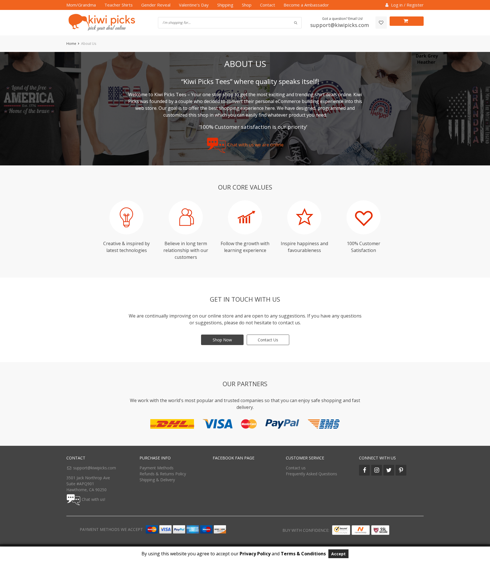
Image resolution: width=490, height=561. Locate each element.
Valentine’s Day (194, 5)
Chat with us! (93, 499)
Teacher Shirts (118, 5)
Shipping (225, 5)
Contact (267, 5)
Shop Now (222, 340)
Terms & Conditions (303, 554)
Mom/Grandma (81, 5)
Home (71, 43)
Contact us (296, 467)
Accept (338, 553)
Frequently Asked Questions (311, 473)
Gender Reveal (155, 5)
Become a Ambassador (306, 5)
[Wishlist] (381, 22)
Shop (247, 5)
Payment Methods (157, 467)
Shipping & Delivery (157, 479)
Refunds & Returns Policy (163, 473)
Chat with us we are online (255, 145)
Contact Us (268, 340)
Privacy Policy (255, 554)
